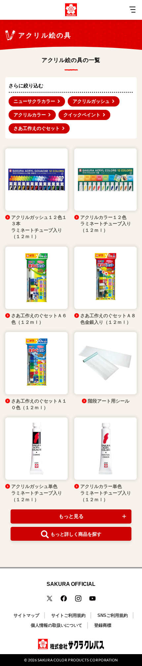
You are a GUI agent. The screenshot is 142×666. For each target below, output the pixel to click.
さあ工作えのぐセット (37, 128)
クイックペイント (81, 114)
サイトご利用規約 (68, 615)
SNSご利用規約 (112, 615)
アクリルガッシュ (91, 101)
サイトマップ (26, 615)
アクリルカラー (30, 114)
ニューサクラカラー (34, 101)
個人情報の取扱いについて (56, 625)
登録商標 (102, 625)
